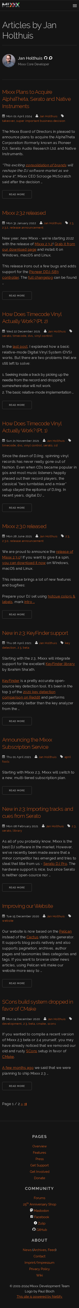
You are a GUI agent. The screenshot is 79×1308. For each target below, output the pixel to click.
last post (20, 346)
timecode (19, 335)
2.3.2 (5, 227)
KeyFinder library (60, 664)
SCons (31, 1051)
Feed (52, 1250)
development (12, 1023)
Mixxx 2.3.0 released (24, 526)
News (27, 1250)
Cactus (33, 937)
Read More (17, 194)
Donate (39, 1178)
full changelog (40, 277)
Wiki (39, 1275)
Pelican (65, 931)
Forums (39, 1198)
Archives (39, 1250)
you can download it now (24, 563)
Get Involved (39, 1172)
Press (40, 1159)
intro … (29, 602)
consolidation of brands (46, 165)
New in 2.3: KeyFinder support (35, 633)
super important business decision (40, 120)
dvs (30, 335)
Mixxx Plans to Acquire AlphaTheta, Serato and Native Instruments (36, 99)
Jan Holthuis (48, 116)
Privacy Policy (39, 1269)
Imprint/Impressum (39, 1263)
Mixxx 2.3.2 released (24, 213)
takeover (8, 120)
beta (26, 647)
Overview (39, 1146)
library (17, 830)
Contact (39, 1256)
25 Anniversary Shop (39, 1204)
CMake (8, 1057)
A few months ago (18, 1068)
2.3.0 (5, 541)
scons (52, 1023)
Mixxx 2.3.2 (44, 244)
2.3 (72, 223)
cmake (41, 1023)
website (8, 920)
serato (6, 335)
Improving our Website (27, 906)
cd (55, 445)
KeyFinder (11, 681)
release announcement (26, 227)
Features (39, 1153)
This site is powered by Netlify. (40, 1297)
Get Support (39, 1165)
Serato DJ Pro (55, 864)
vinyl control (43, 335)
